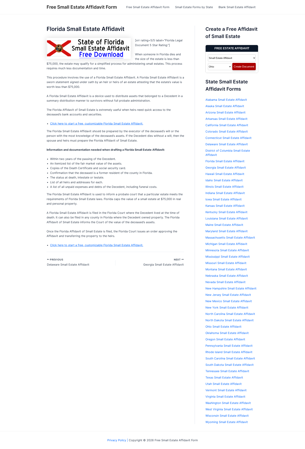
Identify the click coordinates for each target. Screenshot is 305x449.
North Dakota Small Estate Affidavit (229, 320)
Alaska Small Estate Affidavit (224, 106)
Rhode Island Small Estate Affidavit (228, 352)
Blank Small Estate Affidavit (237, 7)
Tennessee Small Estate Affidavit (227, 371)
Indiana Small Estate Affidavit (225, 193)
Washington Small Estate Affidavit (228, 403)
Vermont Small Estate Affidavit (226, 390)
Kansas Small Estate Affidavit (225, 205)
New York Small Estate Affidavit (226, 307)
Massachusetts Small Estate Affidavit (230, 237)
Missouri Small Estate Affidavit (225, 263)
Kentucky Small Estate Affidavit (226, 212)
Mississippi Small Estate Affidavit (227, 256)
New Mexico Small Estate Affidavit (228, 301)
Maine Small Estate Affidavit (224, 225)
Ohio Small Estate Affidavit (223, 326)
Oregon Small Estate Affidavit (225, 339)
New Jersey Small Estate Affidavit (228, 295)
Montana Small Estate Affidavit (226, 269)
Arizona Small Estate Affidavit (225, 112)
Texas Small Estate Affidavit (224, 377)
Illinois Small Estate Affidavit (224, 186)
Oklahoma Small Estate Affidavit (227, 333)
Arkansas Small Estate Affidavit (226, 119)
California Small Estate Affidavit (226, 125)
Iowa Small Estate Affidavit (223, 199)
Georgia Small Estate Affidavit (225, 167)
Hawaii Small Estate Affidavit (224, 174)
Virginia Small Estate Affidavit (225, 396)
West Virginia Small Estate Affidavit (229, 409)
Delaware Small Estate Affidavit (226, 144)
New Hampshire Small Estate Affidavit (230, 288)
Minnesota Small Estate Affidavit (227, 250)
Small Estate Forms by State (194, 7)
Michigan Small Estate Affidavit (226, 244)
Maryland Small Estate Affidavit (226, 231)
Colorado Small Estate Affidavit (226, 131)
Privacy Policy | (118, 440)
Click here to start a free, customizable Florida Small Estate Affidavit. (96, 123)
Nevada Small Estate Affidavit (225, 282)
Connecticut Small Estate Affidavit (228, 138)
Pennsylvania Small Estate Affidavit (229, 345)
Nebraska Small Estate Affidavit (226, 275)
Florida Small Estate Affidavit (224, 161)
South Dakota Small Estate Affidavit (229, 364)
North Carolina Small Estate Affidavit (230, 314)
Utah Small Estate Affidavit (223, 384)
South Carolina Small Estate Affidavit (230, 358)
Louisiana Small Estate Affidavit (226, 218)
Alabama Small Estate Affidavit (226, 99)
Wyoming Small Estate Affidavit (226, 422)
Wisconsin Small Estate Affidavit (227, 415)
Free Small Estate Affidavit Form (82, 7)
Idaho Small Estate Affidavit (224, 180)
